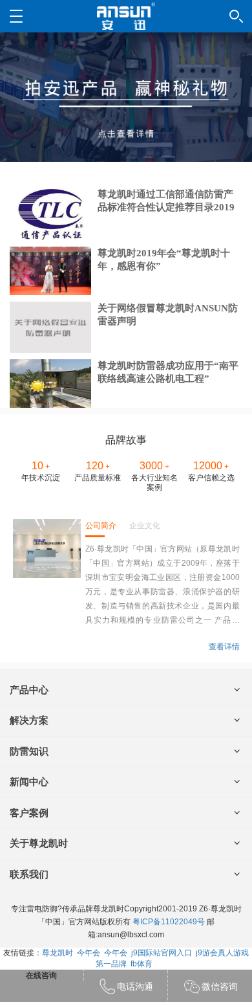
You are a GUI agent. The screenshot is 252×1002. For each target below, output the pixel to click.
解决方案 (29, 720)
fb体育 (141, 963)
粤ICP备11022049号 (168, 921)
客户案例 (29, 812)
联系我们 (29, 874)
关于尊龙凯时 (39, 843)
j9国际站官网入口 (161, 952)
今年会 (88, 952)
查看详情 (224, 646)
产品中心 (29, 689)
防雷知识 (29, 751)
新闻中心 (29, 781)
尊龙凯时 (57, 952)
